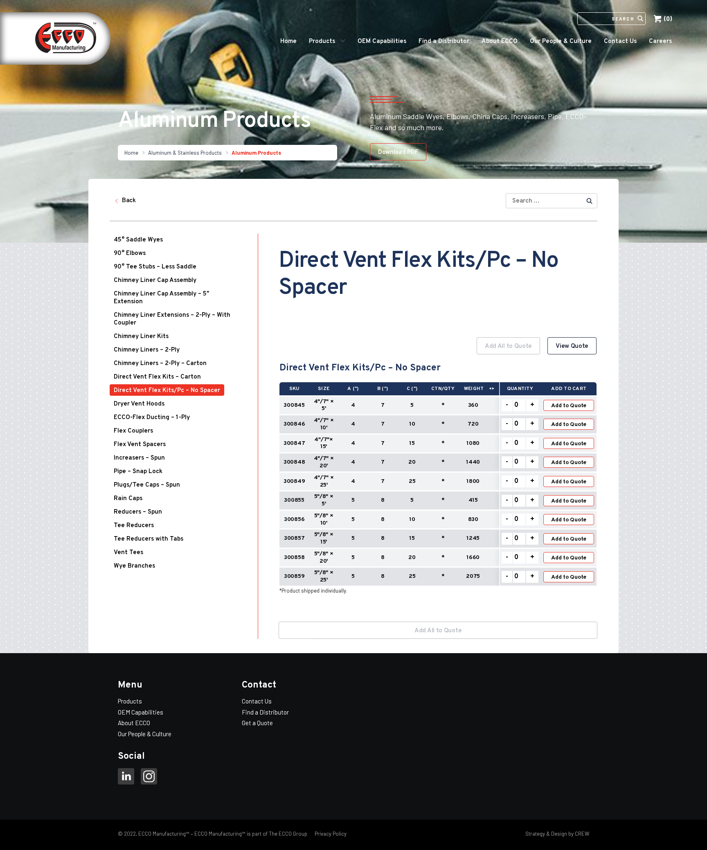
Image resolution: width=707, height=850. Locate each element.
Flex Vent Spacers (140, 445)
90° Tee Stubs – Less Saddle (155, 267)
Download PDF (398, 152)
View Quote (572, 346)
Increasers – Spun (139, 458)
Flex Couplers (133, 431)
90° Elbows (130, 253)
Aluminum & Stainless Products (185, 152)
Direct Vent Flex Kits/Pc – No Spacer (167, 391)
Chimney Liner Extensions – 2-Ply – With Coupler (172, 319)
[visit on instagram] (149, 777)
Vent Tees (128, 553)
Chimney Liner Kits (141, 336)
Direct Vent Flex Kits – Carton (157, 377)
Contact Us (620, 41)
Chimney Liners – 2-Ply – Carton (160, 364)
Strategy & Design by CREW (557, 833)
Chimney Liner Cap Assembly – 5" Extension (161, 298)
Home (288, 41)
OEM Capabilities (382, 41)
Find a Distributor (444, 41)
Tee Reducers (134, 526)
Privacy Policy (330, 833)
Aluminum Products (256, 152)
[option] (438, 472)
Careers (660, 41)
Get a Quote (257, 722)
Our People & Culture (561, 41)
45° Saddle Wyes (138, 240)
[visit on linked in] (126, 777)
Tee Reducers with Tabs (148, 539)
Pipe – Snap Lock (138, 472)
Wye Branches (134, 566)
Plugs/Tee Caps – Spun (147, 485)
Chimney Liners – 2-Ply (147, 350)
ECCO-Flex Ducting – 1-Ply (152, 418)
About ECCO (500, 41)
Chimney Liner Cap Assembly (155, 280)
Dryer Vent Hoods (139, 404)
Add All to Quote (508, 346)
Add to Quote (568, 405)
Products (322, 41)
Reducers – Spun (138, 512)
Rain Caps (128, 499)
